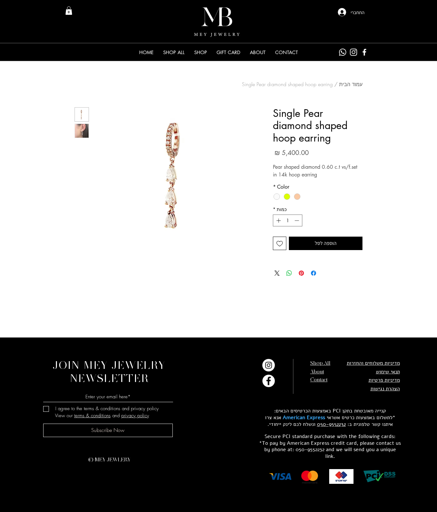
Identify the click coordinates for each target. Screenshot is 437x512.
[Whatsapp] (342, 52)
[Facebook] (364, 52)
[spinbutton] (287, 220)
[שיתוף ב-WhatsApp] (289, 273)
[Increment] (278, 220)
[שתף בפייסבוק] (313, 273)
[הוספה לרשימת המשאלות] (279, 243)
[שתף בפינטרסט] (301, 273)
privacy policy (135, 415)
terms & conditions (92, 415)
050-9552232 (331, 424)
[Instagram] (353, 52)
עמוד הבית (350, 84)
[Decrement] (297, 220)
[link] (68, 10)
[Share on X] (277, 273)
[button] (200, 52)
